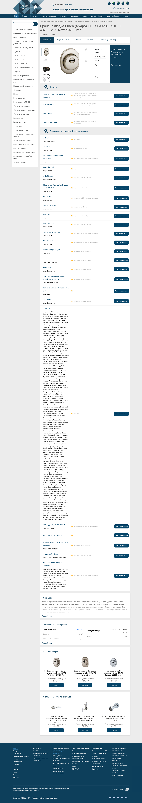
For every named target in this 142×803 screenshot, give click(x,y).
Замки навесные (19, 60)
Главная (43, 21)
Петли (15, 94)
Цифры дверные (19, 148)
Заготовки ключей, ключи (23, 48)
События (16, 764)
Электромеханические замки (24, 152)
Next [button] (126, 671)
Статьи (15, 769)
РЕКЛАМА (75, 769)
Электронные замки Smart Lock (23, 157)
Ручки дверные (19, 98)
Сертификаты (17, 761)
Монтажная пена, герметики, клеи (24, 81)
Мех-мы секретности (21, 76)
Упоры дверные (19, 122)
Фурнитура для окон (21, 130)
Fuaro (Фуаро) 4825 (106, 21)
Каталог (50, 21)
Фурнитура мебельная (22, 140)
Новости (16, 767)
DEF (95, 21)
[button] (86, 49)
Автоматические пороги (22, 29)
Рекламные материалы (21, 756)
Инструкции (17, 759)
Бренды (15, 751)
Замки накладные (20, 64)
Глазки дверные (19, 37)
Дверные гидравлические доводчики (23, 43)
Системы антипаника (21, 106)
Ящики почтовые (20, 162)
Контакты (16, 777)
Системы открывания (21, 114)
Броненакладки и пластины (25, 33)
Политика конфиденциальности (40, 752)
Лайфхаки (16, 775)
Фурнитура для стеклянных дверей (23, 135)
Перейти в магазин (121, 96)
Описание (47, 40)
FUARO (80, 629)
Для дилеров (37, 748)
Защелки (16, 72)
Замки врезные (19, 56)
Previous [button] (44, 671)
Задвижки (17, 52)
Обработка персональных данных (40, 757)
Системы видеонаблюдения (24, 110)
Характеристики (63, 40)
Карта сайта (37, 760)
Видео (15, 772)
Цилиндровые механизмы (23, 144)
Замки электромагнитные (23, 68)
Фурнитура (17, 126)
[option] (46, 52)
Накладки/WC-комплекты (23, 86)
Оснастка (17, 90)
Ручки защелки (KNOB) (22, 102)
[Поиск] (36, 24)
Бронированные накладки (84, 21)
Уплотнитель (18, 118)
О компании (17, 753)
